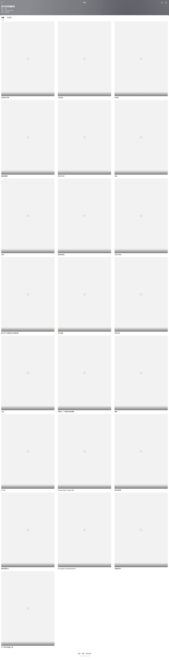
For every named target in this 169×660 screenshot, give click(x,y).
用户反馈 (88, 653)
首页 (79, 653)
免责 (83, 653)
